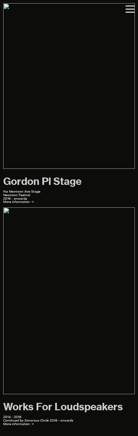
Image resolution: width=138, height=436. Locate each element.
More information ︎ (18, 202)
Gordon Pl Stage (42, 181)
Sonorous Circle (36, 420)
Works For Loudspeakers (63, 406)
